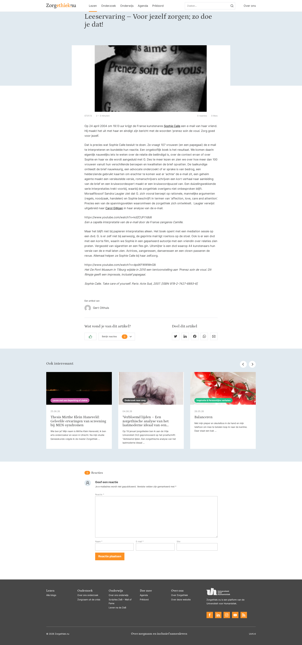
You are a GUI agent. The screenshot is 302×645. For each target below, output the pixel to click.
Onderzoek (108, 5)
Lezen (93, 5)
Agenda (143, 5)
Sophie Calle (172, 126)
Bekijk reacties (113, 336)
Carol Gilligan (114, 208)
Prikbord (158, 5)
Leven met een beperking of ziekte (70, 400)
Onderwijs (127, 5)
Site (178, 541)
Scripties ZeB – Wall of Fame (120, 601)
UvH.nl (252, 633)
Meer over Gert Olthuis (151, 308)
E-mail (140, 541)
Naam (98, 541)
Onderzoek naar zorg (135, 400)
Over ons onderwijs (118, 595)
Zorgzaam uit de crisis (88, 599)
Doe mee (146, 590)
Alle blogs (51, 595)
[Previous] (243, 364)
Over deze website (181, 599)
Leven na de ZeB (117, 607)
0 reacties (202, 115)
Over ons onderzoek (87, 595)
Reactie (99, 494)
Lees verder (79, 410)
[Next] (252, 364)
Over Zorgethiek (179, 595)
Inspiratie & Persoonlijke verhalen (214, 400)
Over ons (250, 5)
